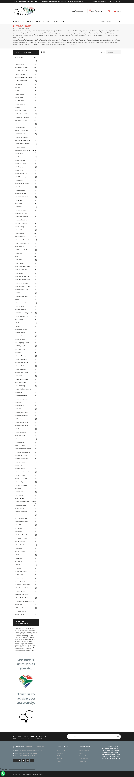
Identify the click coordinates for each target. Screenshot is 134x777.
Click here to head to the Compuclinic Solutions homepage (25, 646)
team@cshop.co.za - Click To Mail (28, 753)
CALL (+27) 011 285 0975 (78, 10)
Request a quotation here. (35, 747)
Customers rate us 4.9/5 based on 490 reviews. (22, 769)
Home (15, 29)
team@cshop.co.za (98, 10)
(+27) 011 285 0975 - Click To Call (27, 756)
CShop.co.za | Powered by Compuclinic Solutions (30, 774)
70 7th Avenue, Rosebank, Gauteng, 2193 (31, 750)
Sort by (103, 52)
